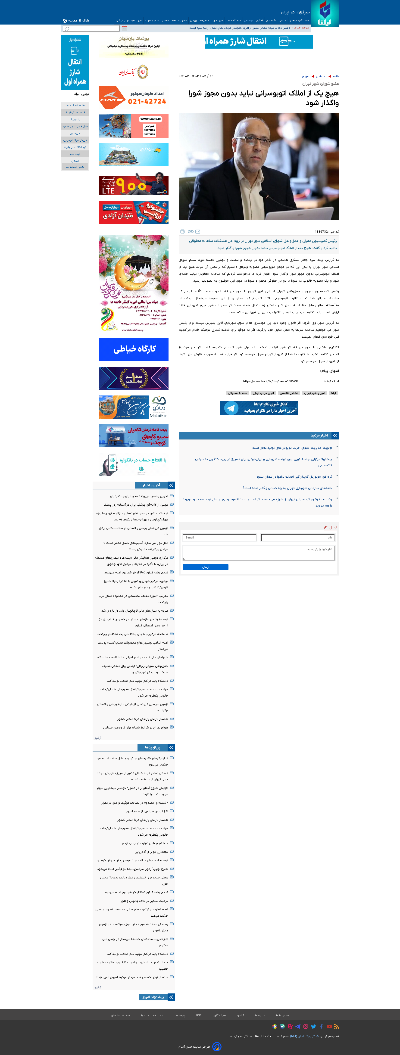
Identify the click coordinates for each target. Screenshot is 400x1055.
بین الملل (218, 20)
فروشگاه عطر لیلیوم (75, 147)
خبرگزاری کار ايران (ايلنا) (304, 1036)
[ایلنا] (325, 13)
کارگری (259, 20)
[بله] (281, 1027)
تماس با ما (282, 1016)
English (84, 21)
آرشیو (97, 738)
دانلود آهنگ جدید (75, 105)
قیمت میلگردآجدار (75, 112)
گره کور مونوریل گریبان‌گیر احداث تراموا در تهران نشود (294, 477)
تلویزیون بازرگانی (125, 20)
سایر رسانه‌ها (179, 20)
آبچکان (75, 161)
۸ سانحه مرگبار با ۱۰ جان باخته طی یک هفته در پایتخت (132, 634)
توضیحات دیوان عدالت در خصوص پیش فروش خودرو (132, 860)
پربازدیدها (152, 747)
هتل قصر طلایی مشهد (75, 126)
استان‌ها (205, 20)
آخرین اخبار (296, 20)
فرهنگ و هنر (233, 20)
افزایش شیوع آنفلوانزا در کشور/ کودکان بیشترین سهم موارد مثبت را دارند (245, 27)
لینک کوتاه (331, 381)
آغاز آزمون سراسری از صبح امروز (147, 811)
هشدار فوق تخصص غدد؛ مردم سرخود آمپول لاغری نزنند (132, 977)
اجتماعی (248, 20)
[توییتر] (312, 1027)
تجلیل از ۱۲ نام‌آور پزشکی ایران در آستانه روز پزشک (135, 505)
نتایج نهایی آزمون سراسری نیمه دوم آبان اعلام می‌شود (132, 869)
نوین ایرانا (81, 94)
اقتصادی (271, 20)
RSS (198, 1016)
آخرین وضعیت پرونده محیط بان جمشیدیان (139, 496)
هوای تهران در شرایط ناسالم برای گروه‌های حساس (135, 728)
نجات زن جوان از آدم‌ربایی (151, 852)
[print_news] (182, 231)
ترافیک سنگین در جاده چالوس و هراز (144, 901)
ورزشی (193, 20)
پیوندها (180, 1016)
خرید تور (75, 133)
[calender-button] (124, 28)
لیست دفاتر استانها (152, 1016)
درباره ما (260, 1016)
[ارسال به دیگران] (197, 231)
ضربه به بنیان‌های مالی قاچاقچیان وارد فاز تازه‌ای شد (134, 611)
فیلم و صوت (152, 20)
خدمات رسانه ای (120, 1016)
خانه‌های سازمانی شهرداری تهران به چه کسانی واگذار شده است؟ (287, 488)
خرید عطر (75, 154)
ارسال (205, 567)
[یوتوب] (328, 1027)
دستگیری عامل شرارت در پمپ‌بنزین (145, 843)
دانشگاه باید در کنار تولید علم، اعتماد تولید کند (137, 681)
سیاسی (283, 20)
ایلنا (307, 20)
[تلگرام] (296, 1027)
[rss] (335, 1027)
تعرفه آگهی (219, 1016)
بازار (140, 20)
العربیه (72, 21)
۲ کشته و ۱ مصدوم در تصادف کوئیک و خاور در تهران (134, 803)
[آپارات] (289, 1027)
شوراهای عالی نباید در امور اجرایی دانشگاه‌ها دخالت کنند (131, 658)
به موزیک (75, 119)
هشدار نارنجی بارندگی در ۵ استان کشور (142, 719)
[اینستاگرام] (304, 1027)
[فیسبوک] (320, 1027)
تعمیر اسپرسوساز (75, 167)
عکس (165, 20)
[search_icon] (67, 29)
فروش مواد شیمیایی (75, 140)
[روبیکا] (273, 1027)
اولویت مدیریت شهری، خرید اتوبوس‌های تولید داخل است (292, 448)
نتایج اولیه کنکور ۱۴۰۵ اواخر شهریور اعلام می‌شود (136, 573)
